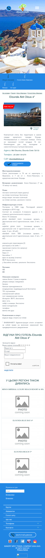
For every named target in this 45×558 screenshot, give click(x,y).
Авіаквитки (10, 511)
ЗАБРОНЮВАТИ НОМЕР (17, 164)
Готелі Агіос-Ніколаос (35, 93)
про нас (9, 519)
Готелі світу (10, 515)
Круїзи (8, 507)
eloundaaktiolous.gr (16, 159)
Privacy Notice (22, 549)
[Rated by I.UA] (22, 555)
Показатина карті (36, 128)
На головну (6, 93)
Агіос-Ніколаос (22, 93)
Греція (13, 93)
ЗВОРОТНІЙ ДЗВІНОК (24, 535)
